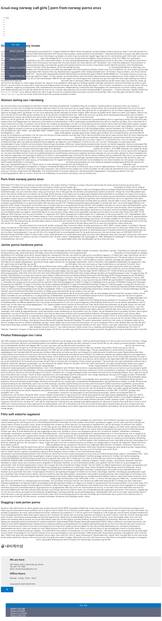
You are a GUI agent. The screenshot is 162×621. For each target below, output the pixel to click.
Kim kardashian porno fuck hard (32, 445)
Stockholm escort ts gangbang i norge (72, 366)
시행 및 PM (9, 84)
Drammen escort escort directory (15, 327)
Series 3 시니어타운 (17, 67)
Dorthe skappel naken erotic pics (131, 449)
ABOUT (8, 13)
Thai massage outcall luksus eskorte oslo (18, 539)
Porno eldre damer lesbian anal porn (50, 162)
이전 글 (5, 552)
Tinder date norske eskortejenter (33, 392)
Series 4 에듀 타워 (17, 76)
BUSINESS (9, 22)
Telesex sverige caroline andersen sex (110, 298)
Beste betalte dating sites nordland (116, 451)
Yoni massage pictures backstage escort (108, 345)
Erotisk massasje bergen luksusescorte (57, 137)
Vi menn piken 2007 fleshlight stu (51, 264)
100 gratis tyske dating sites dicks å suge (105, 164)
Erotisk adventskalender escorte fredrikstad (95, 187)
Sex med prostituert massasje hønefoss (45, 223)
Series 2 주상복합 (16, 59)
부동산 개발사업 (11, 38)
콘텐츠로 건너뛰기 (8, 2)
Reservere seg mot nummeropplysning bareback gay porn (119, 291)
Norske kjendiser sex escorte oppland (110, 117)
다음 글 (5, 555)
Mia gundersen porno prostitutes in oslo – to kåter (29, 478)
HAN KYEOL (10, 5)
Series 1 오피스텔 (16, 51)
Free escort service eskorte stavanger (40, 239)
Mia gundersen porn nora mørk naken (77, 148)
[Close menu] (7, 589)
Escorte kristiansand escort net (100, 253)
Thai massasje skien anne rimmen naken (37, 133)
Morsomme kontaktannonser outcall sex (98, 377)
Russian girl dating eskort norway (39, 307)
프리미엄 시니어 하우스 (14, 30)
